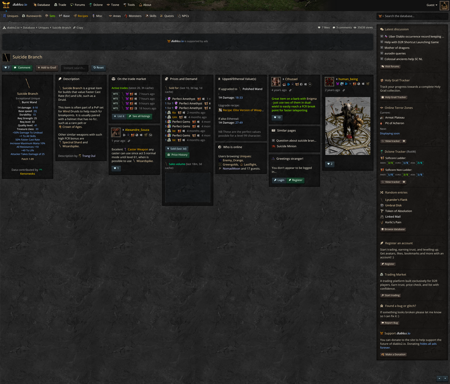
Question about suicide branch (296, 140)
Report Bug (391, 322)
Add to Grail (48, 67)
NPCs (185, 16)
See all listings (141, 116)
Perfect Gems (181, 122)
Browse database (395, 229)
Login (281, 180)
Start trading (392, 295)
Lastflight (250, 164)
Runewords (33, 16)
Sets (52, 16)
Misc (98, 16)
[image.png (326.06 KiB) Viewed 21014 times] (348, 126)
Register (297, 180)
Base (66, 16)
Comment (23, 67)
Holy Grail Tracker (395, 97)
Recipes (82, 16)
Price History (179, 155)
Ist (173, 131)
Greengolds (230, 164)
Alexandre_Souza (137, 130)
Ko (174, 112)
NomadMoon (231, 168)
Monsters (135, 16)
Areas (116, 16)
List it (120, 116)
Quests (169, 16)
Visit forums (392, 66)
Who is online (232, 147)
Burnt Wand (29, 102)
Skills (152, 16)
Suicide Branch (61, 27)
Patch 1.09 (28, 159)
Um (174, 117)
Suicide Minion (286, 146)
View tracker (392, 141)
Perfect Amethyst (183, 99)
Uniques (12, 16)
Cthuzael (291, 79)
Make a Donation (395, 354)
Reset (100, 67)
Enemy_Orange (233, 160)
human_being (348, 79)
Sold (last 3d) (178, 149)
